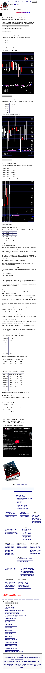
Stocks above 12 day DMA (11, 642)
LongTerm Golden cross (10, 583)
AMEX (31, 599)
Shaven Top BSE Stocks (23, 586)
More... (38, 599)
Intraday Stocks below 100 (22, 504)
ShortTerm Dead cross (10, 585)
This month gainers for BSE (11, 626)
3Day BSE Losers (36, 515)
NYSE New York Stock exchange (11, 664)
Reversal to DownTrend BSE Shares (25, 560)
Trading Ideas (19, 502)
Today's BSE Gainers (24, 516)
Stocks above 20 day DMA (11, 644)
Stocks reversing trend (10, 638)
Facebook (22, 484)
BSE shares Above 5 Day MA (27, 568)
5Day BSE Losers (36, 518)
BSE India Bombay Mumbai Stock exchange (30, 661)
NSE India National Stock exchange (12, 661)
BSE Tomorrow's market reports (12, 530)
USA (35, 599)
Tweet (26, 484)
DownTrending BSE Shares (23, 562)
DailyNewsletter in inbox (10, 608)
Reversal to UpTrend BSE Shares (24, 558)
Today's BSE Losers (24, 517)
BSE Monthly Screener (22, 547)
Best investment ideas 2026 (11, 616)
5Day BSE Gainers (36, 516)
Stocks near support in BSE (11, 639)
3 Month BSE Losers (9, 551)
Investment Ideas (20, 501)
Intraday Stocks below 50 (21, 505)
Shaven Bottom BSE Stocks (24, 588)
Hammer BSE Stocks (23, 582)
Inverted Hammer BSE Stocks (25, 583)
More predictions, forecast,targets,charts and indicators (12, 28)
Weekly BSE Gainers (26, 529)
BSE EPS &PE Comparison (11, 515)
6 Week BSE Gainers (26, 537)
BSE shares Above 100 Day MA (27, 574)
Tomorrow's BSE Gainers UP (11, 532)
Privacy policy (14, 657)
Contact (20, 657)
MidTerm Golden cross (10, 582)
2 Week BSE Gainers (26, 532)
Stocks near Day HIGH (35, 546)
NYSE (20, 599)
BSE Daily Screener (21, 544)
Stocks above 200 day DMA (11, 646)
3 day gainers (8, 621)
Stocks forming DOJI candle (11, 648)
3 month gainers (8, 628)
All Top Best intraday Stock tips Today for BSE (15, 615)
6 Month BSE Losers (9, 554)
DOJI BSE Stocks (22, 580)
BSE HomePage (19, 495)
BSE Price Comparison (10, 516)
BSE (6, 599)
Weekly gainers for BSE (10, 632)
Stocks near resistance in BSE (12, 640)
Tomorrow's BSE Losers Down (11, 533)
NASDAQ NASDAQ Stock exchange (33, 662)
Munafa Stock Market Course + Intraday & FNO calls (20, 1)
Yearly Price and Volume (7, 224)
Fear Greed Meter (20, 499)
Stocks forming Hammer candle (12, 650)
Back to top (4, 670)
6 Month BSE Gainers (9, 553)
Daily (3, 26)
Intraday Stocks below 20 (21, 506)
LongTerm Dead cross (9, 588)
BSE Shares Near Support (10, 568)
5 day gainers (8, 622)
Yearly (13, 26)
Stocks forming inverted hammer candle (14, 651)
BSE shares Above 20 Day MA (27, 571)
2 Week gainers (8, 633)
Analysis (16, 26)
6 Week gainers (8, 636)
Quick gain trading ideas (10, 618)
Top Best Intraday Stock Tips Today (24, 498)
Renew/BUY (34, 1)
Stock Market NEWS (20, 496)
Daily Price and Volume (7, 31)
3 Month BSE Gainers (9, 550)
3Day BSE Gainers (36, 513)
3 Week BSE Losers (26, 536)
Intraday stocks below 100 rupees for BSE (14, 610)
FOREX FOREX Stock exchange (26, 664)
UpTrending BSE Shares (22, 561)
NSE (3, 599)
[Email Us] (15, 4)
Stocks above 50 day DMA (11, 645)
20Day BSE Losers (36, 523)
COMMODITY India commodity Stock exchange (14, 662)
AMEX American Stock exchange (24, 665)
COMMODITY (10, 599)
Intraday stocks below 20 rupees (12, 613)
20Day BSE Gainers (36, 522)
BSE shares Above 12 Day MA (27, 569)
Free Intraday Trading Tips (22, 508)
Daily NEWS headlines (10, 607)
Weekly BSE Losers (26, 530)
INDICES (28, 599)
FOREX (23, 599)
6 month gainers (8, 630)
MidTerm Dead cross (9, 586)
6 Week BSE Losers (26, 539)
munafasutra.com (19, 659)
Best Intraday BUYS (24, 513)
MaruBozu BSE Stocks (23, 585)
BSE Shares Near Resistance (11, 569)
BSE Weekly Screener (22, 546)
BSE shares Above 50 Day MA (27, 572)
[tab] (9, 4)
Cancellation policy (29, 657)
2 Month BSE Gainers (9, 547)
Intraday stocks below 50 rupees (12, 612)
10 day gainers (8, 624)
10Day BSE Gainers (36, 519)
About (23, 657)
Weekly (6, 26)
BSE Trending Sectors (10, 513)
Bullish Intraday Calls (35, 551)
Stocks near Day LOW (35, 547)
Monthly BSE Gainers (9, 544)
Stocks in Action (33, 544)
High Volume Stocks (34, 549)
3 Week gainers (8, 634)
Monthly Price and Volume (7, 160)
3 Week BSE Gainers (26, 535)
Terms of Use (8, 657)
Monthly (10, 26)
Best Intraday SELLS (24, 515)
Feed (22, 655)
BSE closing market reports (11, 529)
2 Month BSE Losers (9, 549)
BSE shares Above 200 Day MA (27, 575)
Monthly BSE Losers (9, 546)
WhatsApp (18, 484)
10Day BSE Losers (36, 521)
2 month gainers (8, 627)
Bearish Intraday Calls (35, 553)
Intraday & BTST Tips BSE (36, 550)
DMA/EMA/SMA (22, 26)
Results (27, 26)
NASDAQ (16, 599)
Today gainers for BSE (10, 620)
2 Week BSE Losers (26, 533)
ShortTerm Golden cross (10, 580)
